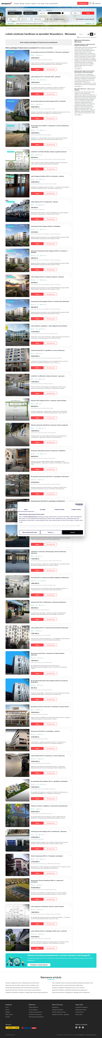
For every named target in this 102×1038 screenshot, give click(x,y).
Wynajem (22, 3)
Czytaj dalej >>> (78, 68)
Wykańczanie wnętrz (80, 1009)
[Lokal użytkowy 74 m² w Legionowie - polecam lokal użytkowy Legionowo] (17, 211)
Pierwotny (27, 3)
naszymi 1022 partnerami (30, 516)
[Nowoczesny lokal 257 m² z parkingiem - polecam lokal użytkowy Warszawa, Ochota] (17, 740)
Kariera (7, 1009)
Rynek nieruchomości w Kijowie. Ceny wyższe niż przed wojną (23, 990)
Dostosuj (50, 532)
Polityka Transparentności (59, 1012)
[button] (1, 14)
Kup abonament (54, 3)
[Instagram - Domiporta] (79, 1027)
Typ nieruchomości (28, 10)
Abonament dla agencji (35, 1014)
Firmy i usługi (40, 3)
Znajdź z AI (89, 23)
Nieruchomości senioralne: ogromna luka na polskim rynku (22, 985)
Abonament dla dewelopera (36, 1017)
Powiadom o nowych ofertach (86, 19)
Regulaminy (55, 1007)
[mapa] (94, 34)
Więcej (37, 69)
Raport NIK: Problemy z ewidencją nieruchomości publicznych (69, 990)
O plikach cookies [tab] (76, 509)
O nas (7, 1007)
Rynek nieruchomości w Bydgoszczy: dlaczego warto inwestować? (71, 992)
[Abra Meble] (29, 1028)
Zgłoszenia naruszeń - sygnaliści (60, 1014)
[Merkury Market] (12, 1028)
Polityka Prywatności (57, 1009)
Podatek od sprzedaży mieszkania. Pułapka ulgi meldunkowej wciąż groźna (27, 992)
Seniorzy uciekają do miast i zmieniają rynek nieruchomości (22, 983)
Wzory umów (78, 1014)
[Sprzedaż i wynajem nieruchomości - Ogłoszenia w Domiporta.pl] (6, 3)
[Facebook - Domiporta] (76, 1027)
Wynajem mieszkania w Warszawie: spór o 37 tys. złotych (68, 987)
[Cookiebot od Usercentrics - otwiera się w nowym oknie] (76, 504)
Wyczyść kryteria (60, 19)
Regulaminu (82, 1034)
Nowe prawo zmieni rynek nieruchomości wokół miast (67, 985)
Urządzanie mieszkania (81, 1007)
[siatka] (88, 34)
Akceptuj (72, 532)
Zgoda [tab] (25, 509)
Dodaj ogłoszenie (83, 3)
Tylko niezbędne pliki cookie (29, 532)
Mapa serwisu (9, 1014)
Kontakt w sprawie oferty (35, 1012)
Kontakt (8, 1017)
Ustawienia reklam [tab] (59, 509)
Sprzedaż (16, 3)
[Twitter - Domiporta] (83, 1027)
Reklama (8, 1012)
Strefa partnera (79, 1012)
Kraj (40, 10)
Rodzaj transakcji (12, 10)
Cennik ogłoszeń (33, 1009)
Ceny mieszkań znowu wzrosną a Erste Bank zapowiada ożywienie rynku (72, 983)
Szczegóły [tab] (42, 509)
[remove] (60, 13)
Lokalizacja (49, 10)
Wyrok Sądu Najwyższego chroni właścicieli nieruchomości (22, 987)
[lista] (91, 34)
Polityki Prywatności (91, 1034)
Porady (47, 3)
